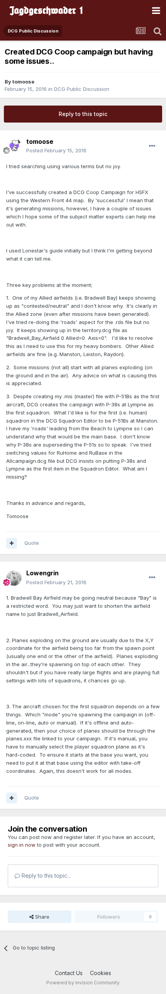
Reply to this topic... (45, 875)
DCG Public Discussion (81, 89)
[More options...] (152, 146)
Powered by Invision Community (83, 982)
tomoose (23, 81)
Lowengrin (42, 573)
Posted (56, 150)
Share (41, 917)
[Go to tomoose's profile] (14, 146)
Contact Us (69, 973)
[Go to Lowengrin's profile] (14, 578)
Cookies (100, 973)
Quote (31, 543)
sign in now (22, 845)
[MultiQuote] (11, 543)
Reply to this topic (83, 114)
